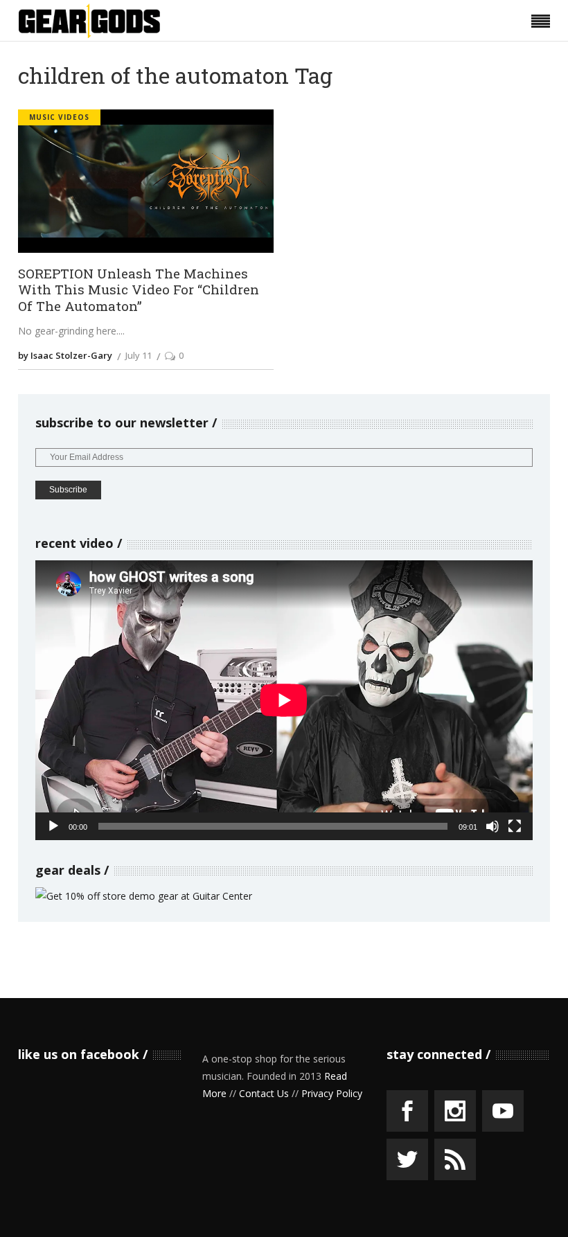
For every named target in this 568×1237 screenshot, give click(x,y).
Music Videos (59, 117)
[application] (284, 700)
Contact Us (264, 1093)
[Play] (53, 826)
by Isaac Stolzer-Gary (65, 355)
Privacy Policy (331, 1093)
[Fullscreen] (515, 826)
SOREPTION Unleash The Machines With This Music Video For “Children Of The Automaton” (138, 289)
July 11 (138, 355)
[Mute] (492, 826)
